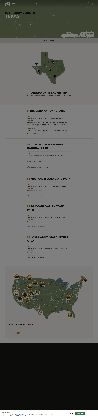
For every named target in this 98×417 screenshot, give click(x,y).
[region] (49, 413)
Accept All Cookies (80, 413)
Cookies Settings (69, 413)
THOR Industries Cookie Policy (22, 415)
